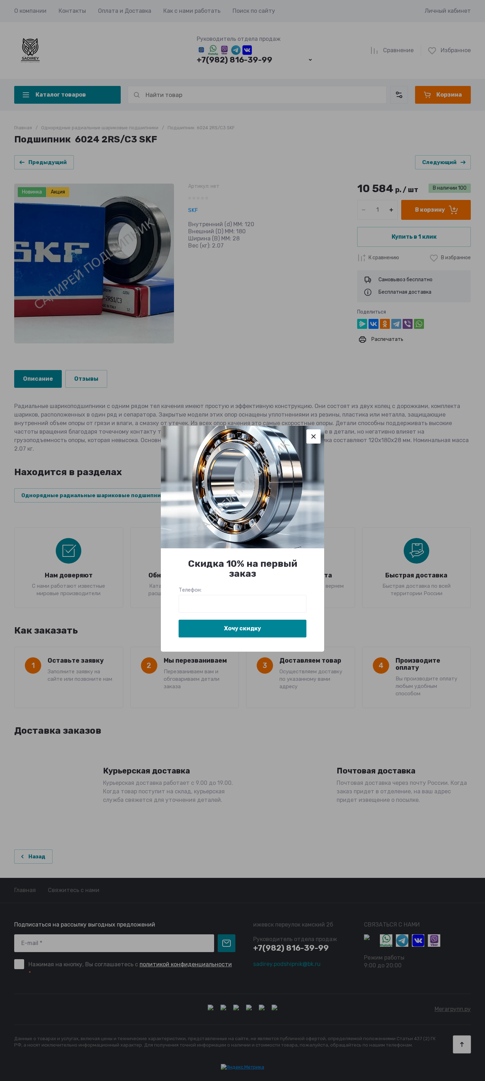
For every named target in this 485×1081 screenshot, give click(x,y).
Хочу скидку (242, 628)
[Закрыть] (313, 436)
